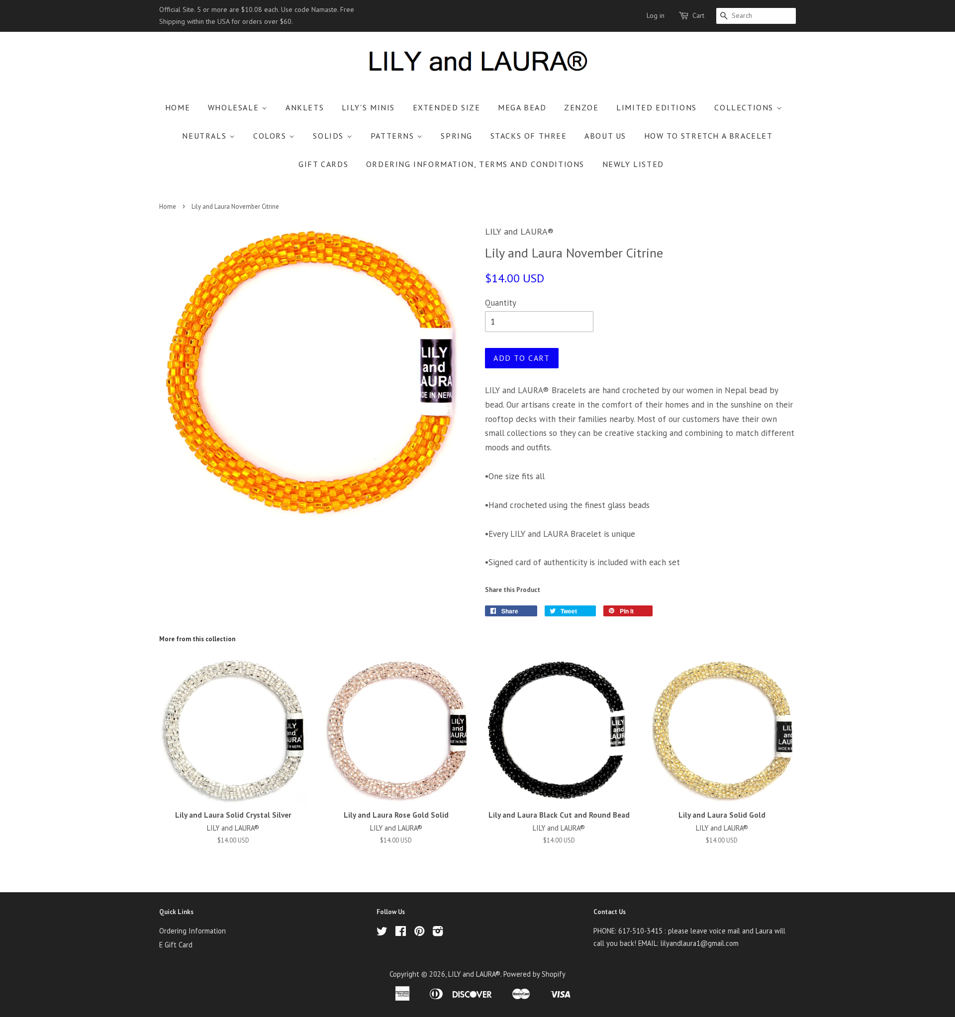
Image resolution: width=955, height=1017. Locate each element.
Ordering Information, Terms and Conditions (475, 164)
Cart (698, 15)
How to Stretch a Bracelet (708, 136)
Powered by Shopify (534, 974)
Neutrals (205, 136)
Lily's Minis (368, 107)
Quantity (500, 302)
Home (177, 107)
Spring (457, 136)
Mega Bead (522, 107)
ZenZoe (581, 107)
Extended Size (446, 107)
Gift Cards (323, 164)
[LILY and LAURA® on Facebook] (400, 932)
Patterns (394, 136)
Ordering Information (192, 930)
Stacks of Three (528, 136)
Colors (271, 136)
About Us (605, 136)
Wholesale (235, 107)
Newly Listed (633, 164)
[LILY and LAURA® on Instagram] (437, 932)
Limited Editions (656, 107)
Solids (329, 136)
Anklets (305, 107)
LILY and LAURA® (474, 974)
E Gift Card (175, 944)
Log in (656, 15)
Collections (745, 107)
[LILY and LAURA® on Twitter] (382, 932)
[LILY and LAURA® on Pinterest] (419, 932)
